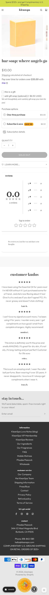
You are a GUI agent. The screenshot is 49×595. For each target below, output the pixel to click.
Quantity (7, 140)
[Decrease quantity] (4, 145)
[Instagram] (21, 513)
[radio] (4, 114)
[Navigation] (2, 10)
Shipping (6, 75)
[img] (13, 199)
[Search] (41, 10)
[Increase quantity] (12, 145)
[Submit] (44, 413)
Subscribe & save (19, 124)
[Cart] (46, 10)
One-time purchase (16, 114)
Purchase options (10, 109)
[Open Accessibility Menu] (34, 589)
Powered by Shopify (24, 574)
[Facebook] (16, 513)
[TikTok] (32, 513)
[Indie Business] (24, 591)
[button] (35, 183)
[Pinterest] (27, 513)
